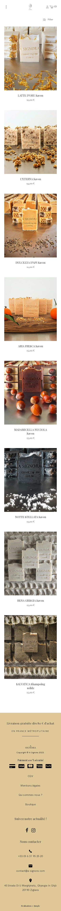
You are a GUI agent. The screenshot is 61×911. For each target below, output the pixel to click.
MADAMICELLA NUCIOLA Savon (30, 431)
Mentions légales (30, 785)
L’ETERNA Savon (30, 179)
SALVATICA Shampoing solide (30, 686)
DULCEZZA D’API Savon (30, 262)
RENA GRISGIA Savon (30, 600)
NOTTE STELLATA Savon (30, 517)
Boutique (30, 804)
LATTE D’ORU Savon (30, 95)
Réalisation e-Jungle (30, 905)
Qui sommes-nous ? (31, 794)
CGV (30, 776)
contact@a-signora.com (30, 870)
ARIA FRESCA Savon (30, 346)
